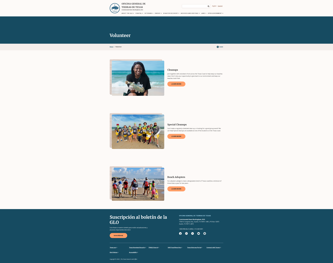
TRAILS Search (153, 247)
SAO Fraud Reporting (174, 247)
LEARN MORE (176, 136)
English (214, 6)
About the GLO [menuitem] (127, 13)
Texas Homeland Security (137, 247)
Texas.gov (113, 247)
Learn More (176, 84)
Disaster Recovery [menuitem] (170, 13)
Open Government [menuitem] (215, 13)
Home (111, 46)
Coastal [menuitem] (138, 13)
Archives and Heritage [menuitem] (189, 13)
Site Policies (113, 252)
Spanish (220, 6)
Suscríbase (118, 235)
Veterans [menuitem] (148, 13)
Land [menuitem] (203, 13)
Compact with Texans (213, 247)
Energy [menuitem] (157, 13)
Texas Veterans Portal (194, 247)
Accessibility (133, 252)
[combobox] (196, 6)
